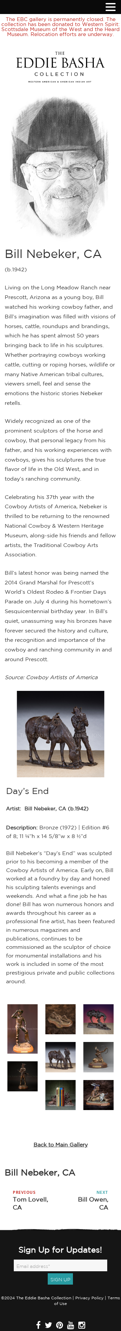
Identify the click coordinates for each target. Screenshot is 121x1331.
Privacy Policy (89, 1298)
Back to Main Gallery (61, 1144)
